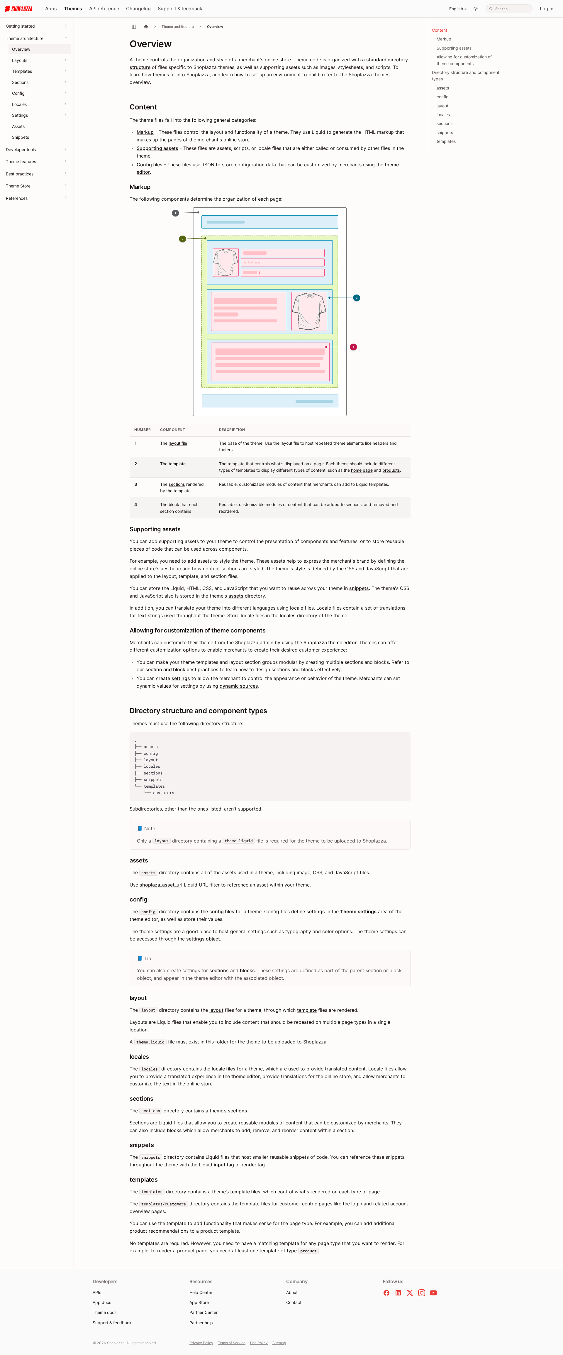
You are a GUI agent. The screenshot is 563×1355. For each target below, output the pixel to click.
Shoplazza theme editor (330, 642)
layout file (178, 443)
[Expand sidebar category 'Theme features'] (66, 161)
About (292, 1292)
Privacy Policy (201, 1343)
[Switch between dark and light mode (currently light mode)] (476, 9)
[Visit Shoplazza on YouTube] (433, 1292)
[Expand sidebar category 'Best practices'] (66, 173)
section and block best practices (181, 669)
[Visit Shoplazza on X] (409, 1292)
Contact (293, 1302)
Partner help (201, 1322)
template (177, 463)
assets (235, 596)
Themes (73, 8)
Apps (51, 8)
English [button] (456, 8)
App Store (199, 1302)
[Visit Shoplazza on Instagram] (421, 1292)
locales (288, 615)
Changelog (138, 8)
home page (362, 470)
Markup (145, 132)
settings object (203, 939)
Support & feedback (180, 8)
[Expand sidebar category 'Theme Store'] (66, 185)
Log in (547, 8)
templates (446, 141)
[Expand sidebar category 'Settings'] (66, 115)
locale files (223, 1069)
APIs (97, 1292)
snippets (359, 588)
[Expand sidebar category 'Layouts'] (66, 60)
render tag (253, 1165)
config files (221, 911)
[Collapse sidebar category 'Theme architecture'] (66, 37)
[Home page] (146, 26)
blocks (247, 970)
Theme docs (104, 1312)
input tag (224, 1165)
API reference (104, 8)
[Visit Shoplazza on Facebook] (386, 1292)
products (391, 470)
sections (177, 484)
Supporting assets (157, 148)
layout (216, 1010)
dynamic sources (239, 686)
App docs (102, 1302)
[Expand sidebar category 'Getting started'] (66, 25)
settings (181, 678)
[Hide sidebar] (134, 27)
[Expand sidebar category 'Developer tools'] (66, 149)
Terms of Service (231, 1343)
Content (439, 30)
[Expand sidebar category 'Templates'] (66, 71)
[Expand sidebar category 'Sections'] (66, 82)
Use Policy (259, 1343)
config (443, 96)
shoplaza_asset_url (161, 885)
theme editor (245, 1076)
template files (245, 1192)
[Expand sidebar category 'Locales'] (66, 104)
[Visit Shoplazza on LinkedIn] (398, 1292)
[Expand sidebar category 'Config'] (66, 93)
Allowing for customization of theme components (464, 60)
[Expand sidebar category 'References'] (66, 197)
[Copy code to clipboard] (403, 739)
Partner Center (203, 1312)
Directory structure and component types (465, 75)
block (174, 504)
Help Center (200, 1292)
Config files (149, 165)
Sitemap (279, 1343)
